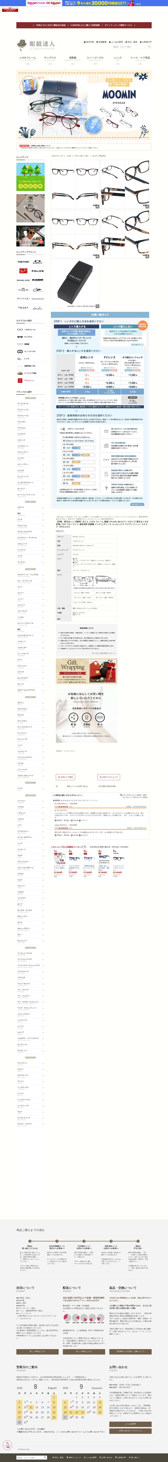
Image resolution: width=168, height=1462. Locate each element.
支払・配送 (132, 42)
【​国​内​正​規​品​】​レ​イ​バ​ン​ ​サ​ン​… (89, 868)
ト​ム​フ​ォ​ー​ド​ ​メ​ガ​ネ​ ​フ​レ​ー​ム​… (118, 868)
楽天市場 (90, 42)
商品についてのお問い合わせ (77, 786)
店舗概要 (103, 42)
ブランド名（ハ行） (81, 156)
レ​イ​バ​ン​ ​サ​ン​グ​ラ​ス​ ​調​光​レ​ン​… (59, 868)
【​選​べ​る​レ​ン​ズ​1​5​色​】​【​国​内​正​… (103, 868)
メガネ (68, 156)
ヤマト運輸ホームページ (75, 148)
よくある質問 (117, 42)
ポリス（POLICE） (99, 156)
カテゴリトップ (57, 156)
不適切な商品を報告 (108, 786)
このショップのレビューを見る (136, 797)
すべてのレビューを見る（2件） (135, 795)
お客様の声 (147, 42)
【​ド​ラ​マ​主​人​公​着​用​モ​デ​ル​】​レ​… (74, 868)
